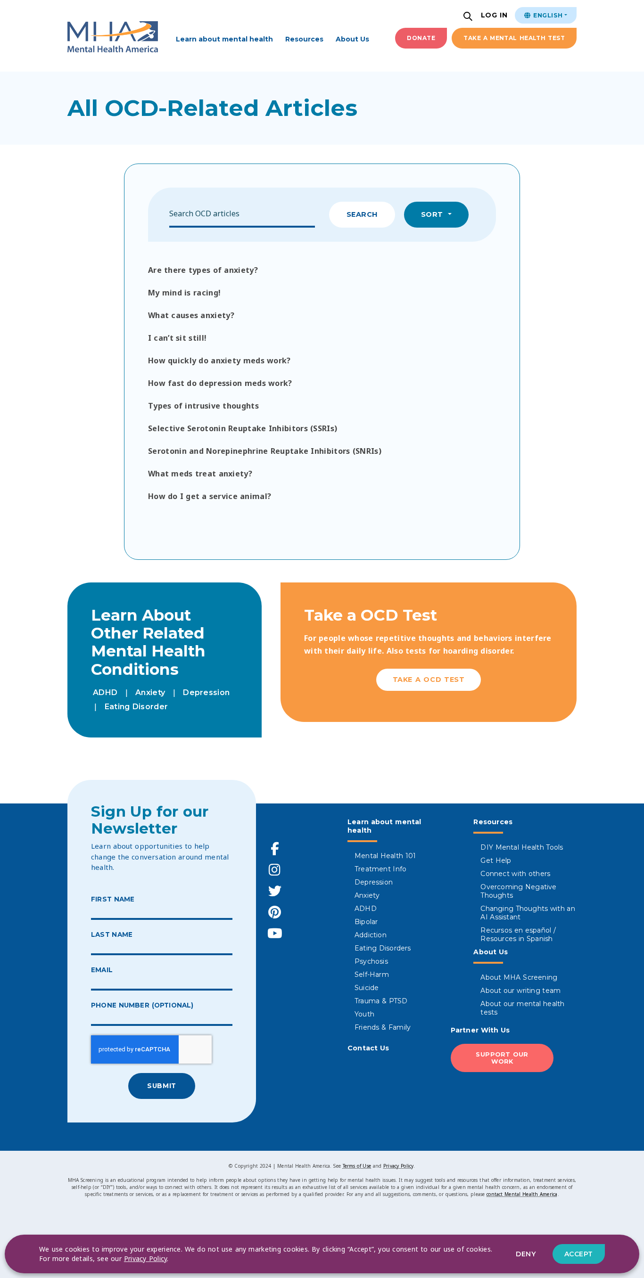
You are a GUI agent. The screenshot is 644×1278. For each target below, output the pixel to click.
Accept (578, 1254)
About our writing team (520, 990)
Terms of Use (357, 1166)
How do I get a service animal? (209, 496)
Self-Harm (372, 974)
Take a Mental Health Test (514, 37)
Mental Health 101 (385, 856)
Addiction (371, 935)
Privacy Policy (398, 1166)
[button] (469, 17)
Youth (364, 1014)
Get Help (495, 860)
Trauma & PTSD (381, 1001)
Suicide (367, 987)
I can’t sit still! (177, 338)
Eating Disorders (383, 948)
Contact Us (368, 1048)
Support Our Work (502, 1058)
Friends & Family (383, 1027)
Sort (433, 214)
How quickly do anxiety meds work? (219, 360)
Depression (206, 692)
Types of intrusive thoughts (203, 406)
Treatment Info (380, 869)
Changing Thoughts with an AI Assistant (527, 912)
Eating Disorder (136, 706)
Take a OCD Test (429, 679)
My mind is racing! (184, 292)
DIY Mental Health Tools (521, 847)
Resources (304, 39)
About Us (352, 39)
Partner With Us (480, 1030)
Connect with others (515, 873)
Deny (526, 1254)
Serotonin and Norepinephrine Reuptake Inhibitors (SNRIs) (264, 451)
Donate (421, 37)
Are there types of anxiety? (203, 270)
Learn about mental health (224, 39)
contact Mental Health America (522, 1194)
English (547, 15)
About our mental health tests (522, 1007)
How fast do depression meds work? (220, 383)
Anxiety (150, 692)
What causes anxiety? (191, 315)
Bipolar (366, 922)
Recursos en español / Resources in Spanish (518, 934)
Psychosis (371, 961)
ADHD (105, 692)
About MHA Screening (518, 977)
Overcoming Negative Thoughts (518, 891)
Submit (161, 1086)
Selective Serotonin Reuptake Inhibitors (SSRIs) (242, 428)
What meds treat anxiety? (200, 473)
